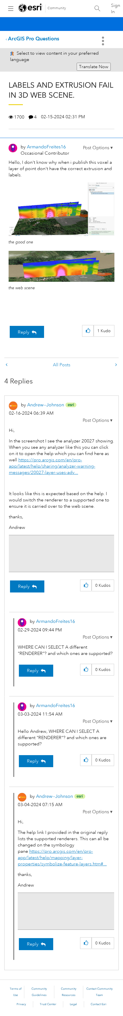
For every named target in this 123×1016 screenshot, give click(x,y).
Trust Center (48, 1004)
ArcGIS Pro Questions (33, 39)
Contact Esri (98, 1004)
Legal (73, 1004)
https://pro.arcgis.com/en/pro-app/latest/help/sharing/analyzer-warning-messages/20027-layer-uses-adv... (52, 466)
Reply (23, 332)
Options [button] (103, 41)
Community (56, 8)
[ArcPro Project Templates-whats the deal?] (115, 365)
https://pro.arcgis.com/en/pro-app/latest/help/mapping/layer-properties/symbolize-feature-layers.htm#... (62, 857)
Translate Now (93, 67)
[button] (97, 148)
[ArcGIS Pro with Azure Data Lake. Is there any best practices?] (7, 365)
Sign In (115, 9)
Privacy (21, 1004)
